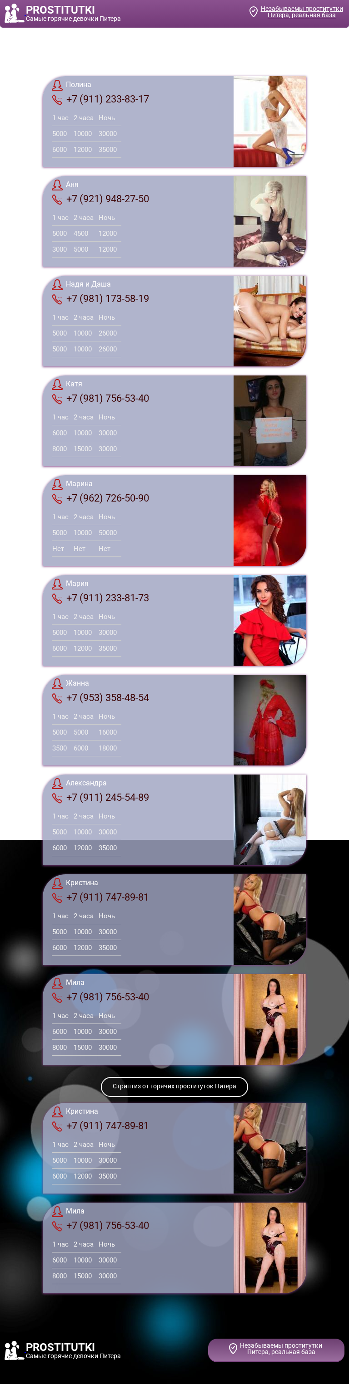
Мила (75, 982)
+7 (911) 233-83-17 (107, 99)
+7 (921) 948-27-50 (107, 199)
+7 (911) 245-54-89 (107, 797)
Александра (86, 783)
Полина (78, 84)
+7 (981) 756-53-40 (107, 398)
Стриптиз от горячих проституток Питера (174, 1086)
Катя (74, 384)
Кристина (82, 882)
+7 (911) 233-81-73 (107, 598)
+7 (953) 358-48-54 (107, 697)
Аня (72, 184)
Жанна (77, 683)
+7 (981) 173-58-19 (107, 298)
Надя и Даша (88, 284)
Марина (79, 483)
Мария (77, 583)
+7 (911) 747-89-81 (107, 897)
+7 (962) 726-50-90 (107, 498)
